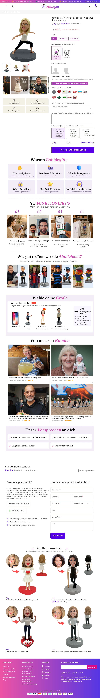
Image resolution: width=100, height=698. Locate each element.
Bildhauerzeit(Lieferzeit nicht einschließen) (72, 126)
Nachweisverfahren (28, 676)
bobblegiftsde (58, 691)
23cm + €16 (74, 39)
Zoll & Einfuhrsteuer (9, 677)
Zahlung (5, 674)
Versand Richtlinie (28, 669)
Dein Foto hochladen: (58, 64)
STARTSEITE (6, 12)
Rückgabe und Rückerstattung (27, 672)
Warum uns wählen (9, 669)
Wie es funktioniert (9, 671)
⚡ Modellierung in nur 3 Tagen (82, 1)
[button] (65, 24)
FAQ (4, 680)
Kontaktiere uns (27, 666)
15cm (54, 39)
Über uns (6, 666)
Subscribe (92, 667)
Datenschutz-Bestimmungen (27, 680)
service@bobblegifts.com (20, 504)
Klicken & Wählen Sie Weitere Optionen (69, 83)
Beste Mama (16, 12)
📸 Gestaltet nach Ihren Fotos (33, 1)
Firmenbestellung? (87, 143)
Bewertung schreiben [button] (86, 471)
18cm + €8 (63, 39)
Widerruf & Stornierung (29, 684)
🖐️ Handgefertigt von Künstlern (58, 1)
